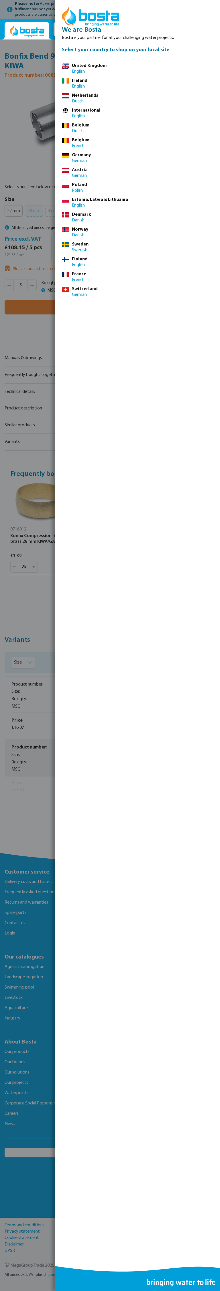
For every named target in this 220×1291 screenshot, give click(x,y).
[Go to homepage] (27, 31)
